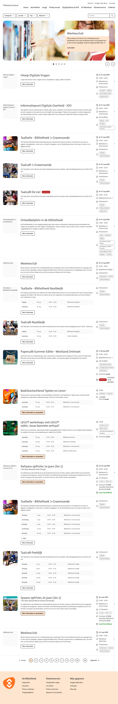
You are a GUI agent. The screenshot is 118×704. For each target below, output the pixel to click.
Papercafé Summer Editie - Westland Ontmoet (50, 351)
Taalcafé (102, 180)
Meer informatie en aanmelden (32, 412)
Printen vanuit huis (52, 689)
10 (77, 660)
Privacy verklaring (28, 689)
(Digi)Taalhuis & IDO (70, 7)
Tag (31, 15)
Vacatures (25, 686)
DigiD (101, 235)
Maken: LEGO (103, 428)
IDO (107, 120)
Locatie (20, 15)
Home (25, 7)
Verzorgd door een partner (106, 367)
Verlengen (73, 686)
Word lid (90, 3)
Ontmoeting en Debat (105, 364)
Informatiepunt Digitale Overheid (105, 127)
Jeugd (44, 7)
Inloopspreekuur (104, 96)
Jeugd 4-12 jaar (104, 425)
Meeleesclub (29, 263)
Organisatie (26, 682)
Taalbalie (102, 152)
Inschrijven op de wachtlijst (111, 380)
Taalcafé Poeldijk (31, 553)
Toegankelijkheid (27, 692)
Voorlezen (109, 393)
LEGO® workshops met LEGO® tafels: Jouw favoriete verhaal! (40, 424)
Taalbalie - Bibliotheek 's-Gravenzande (45, 138)
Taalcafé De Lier (31, 192)
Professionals (54, 7)
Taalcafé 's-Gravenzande (36, 165)
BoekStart (102, 393)
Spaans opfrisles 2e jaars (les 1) (41, 598)
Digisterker (108, 235)
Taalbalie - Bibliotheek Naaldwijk (42, 288)
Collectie (111, 7)
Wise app (73, 689)
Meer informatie (27, 84)
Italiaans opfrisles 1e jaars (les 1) (42, 466)
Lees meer (71, 48)
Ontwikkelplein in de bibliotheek (42, 220)
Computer (102, 90)
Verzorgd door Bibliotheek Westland (106, 432)
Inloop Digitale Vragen (35, 75)
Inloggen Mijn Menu (101, 3)
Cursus (102, 481)
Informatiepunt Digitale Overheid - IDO (46, 105)
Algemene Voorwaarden (54, 692)
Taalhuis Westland (104, 156)
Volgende (93, 660)
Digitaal (109, 90)
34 (85, 660)
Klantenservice (100, 7)
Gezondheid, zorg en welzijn (105, 242)
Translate (112, 3)
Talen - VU (108, 481)
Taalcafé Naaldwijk (33, 322)
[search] (112, 16)
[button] (53, 64)
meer (24, 538)
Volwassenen (103, 211)
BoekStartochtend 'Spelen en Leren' (43, 391)
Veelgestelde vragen (53, 682)
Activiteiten (35, 7)
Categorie (8, 15)
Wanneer (42, 15)
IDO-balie (102, 123)
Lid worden (49, 686)
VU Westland (86, 7)
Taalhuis (111, 276)
